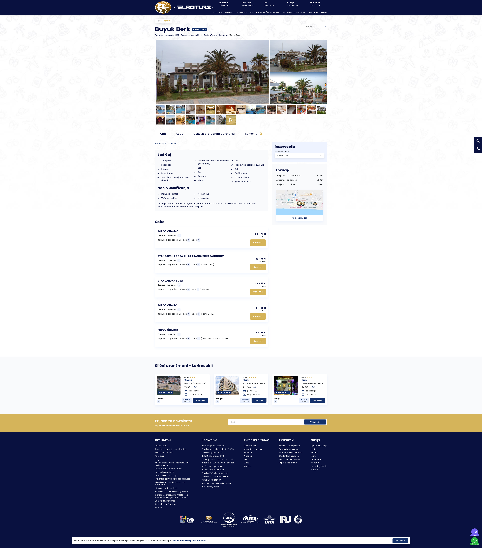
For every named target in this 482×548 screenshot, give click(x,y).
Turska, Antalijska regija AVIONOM (218, 449)
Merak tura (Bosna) (253, 449)
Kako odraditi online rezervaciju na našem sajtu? (172, 464)
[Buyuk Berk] (321, 26)
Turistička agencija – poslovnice (170, 449)
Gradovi (315, 462)
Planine (314, 452)
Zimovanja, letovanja (289, 459)
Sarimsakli (223, 35)
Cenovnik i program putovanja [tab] (214, 134)
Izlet (313, 449)
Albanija (248, 456)
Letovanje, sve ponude (213, 445)
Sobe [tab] (179, 134)
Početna (159, 35)
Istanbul (248, 452)
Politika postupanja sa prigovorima (172, 491)
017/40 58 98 (292, 5)
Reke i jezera (317, 459)
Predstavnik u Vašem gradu (168, 468)
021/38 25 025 (248, 5)
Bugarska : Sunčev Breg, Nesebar (218, 462)
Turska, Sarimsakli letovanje (215, 476)
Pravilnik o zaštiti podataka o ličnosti (172, 478)
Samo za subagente (165, 500)
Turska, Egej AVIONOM (212, 452)
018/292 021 (315, 5)
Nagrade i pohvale (164, 452)
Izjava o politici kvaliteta (166, 488)
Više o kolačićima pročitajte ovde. (189, 540)
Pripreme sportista (288, 462)
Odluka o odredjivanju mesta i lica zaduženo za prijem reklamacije (171, 496)
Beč (246, 459)
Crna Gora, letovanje (212, 479)
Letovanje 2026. (172, 35)
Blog (157, 459)
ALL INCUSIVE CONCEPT (166, 143)
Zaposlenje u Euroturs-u (166, 504)
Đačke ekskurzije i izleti (289, 445)
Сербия (314, 469)
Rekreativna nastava (289, 449)
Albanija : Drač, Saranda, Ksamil (217, 459)
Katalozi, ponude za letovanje (216, 483)
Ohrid (246, 462)
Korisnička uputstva (164, 472)
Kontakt (159, 507)
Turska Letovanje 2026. (191, 35)
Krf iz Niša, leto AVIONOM (214, 456)
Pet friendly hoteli (210, 486)
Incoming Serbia (319, 466)
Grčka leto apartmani (212, 466)
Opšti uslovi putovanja (166, 475)
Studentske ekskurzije (289, 456)
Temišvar (248, 466)
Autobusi (159, 456)
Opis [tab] (163, 134)
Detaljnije (200, 400)
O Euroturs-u (161, 445)
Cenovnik (258, 242)
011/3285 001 (224, 5)
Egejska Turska (210, 35)
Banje (314, 456)
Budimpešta (250, 445)
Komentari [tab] (253, 134)
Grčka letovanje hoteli (213, 469)
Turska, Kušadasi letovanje (215, 473)
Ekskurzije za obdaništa (290, 452)
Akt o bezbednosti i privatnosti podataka (170, 483)
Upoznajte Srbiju (319, 445)
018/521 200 (269, 5)
